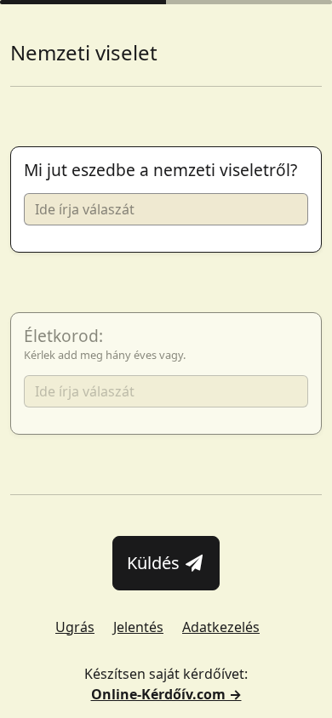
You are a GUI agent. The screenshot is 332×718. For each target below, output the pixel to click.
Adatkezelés (221, 627)
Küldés (155, 562)
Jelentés (138, 627)
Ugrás (74, 627)
